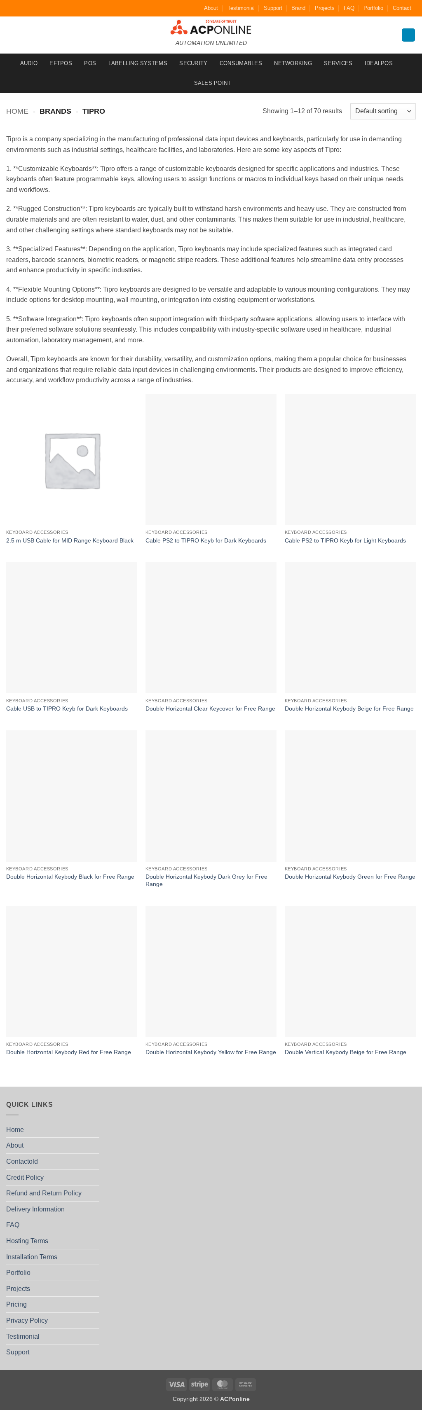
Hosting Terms (27, 1240)
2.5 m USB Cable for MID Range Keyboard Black (70, 540)
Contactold (22, 1161)
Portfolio (373, 8)
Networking (293, 63)
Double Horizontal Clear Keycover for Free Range (210, 708)
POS (90, 63)
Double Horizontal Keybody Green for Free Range (350, 876)
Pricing (16, 1304)
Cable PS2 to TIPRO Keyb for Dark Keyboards (205, 540)
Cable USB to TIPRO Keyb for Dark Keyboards (67, 708)
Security (193, 63)
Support (273, 8)
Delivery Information (35, 1209)
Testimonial (241, 8)
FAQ (349, 8)
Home (17, 111)
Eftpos (60, 63)
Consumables (241, 63)
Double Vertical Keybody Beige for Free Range (345, 1052)
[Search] (408, 35)
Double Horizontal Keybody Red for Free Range (68, 1052)
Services (338, 63)
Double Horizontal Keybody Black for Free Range (70, 876)
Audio (29, 63)
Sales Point (212, 83)
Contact (402, 8)
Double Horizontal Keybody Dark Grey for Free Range (206, 880)
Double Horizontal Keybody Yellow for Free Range (210, 1052)
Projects (325, 8)
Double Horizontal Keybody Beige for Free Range (349, 708)
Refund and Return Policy (44, 1193)
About (211, 8)
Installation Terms (31, 1256)
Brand (298, 8)
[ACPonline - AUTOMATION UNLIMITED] (211, 27)
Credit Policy (25, 1177)
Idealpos (379, 63)
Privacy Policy (27, 1320)
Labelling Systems (137, 63)
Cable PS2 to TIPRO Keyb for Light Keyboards (345, 540)
